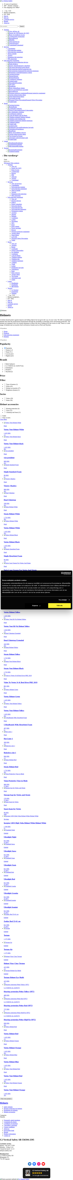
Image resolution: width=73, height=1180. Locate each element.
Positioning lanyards (17, 267)
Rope (13, 225)
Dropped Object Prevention (19, 238)
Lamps (6, 141)
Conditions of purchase (11, 1123)
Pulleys (13, 202)
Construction (15, 171)
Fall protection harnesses (18, 209)
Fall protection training (14, 50)
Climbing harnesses (17, 261)
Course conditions (9, 1127)
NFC (12, 223)
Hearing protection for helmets (13, 1108)
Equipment (14, 291)
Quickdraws (15, 269)
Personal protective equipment (20, 231)
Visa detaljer (63, 600)
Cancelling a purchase (10, 1125)
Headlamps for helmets (11, 1110)
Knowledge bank (9, 1130)
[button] (36, 1173)
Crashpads (14, 249)
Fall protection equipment (15, 52)
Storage (13, 214)
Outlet (13, 240)
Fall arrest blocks (16, 206)
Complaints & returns (10, 1122)
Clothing (14, 262)
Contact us (7, 1135)
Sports (6, 103)
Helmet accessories (9, 1112)
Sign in (6, 16)
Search (22, 26)
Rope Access (15, 170)
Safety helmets (8, 1107)
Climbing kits (15, 259)
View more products (6, 1098)
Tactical (10, 55)
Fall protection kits (17, 207)
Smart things (15, 235)
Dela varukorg (15, 163)
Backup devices (16, 201)
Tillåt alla (59, 605)
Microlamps (15, 286)
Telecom (14, 177)
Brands (6, 21)
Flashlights (14, 285)
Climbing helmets (16, 257)
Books (13, 247)
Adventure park (16, 278)
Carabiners (14, 218)
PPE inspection (12, 59)
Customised (14, 180)
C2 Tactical (14, 290)
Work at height (12, 54)
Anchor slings (15, 233)
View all (13, 166)
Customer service (9, 19)
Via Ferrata (14, 276)
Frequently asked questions (12, 1120)
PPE (12, 175)
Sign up (6, 18)
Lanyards (14, 237)
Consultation (11, 48)
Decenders (14, 221)
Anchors (14, 213)
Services (6, 47)
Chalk (13, 264)
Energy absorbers (16, 204)
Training (6, 29)
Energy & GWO (16, 168)
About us (6, 23)
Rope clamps (15, 226)
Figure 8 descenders (17, 250)
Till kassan (7, 163)
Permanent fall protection (15, 57)
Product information (10, 1134)
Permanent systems (17, 211)
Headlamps (14, 283)
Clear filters (3, 419)
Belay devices (15, 273)
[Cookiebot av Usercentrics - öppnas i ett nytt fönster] (62, 573)
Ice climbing (15, 252)
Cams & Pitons (15, 255)
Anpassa (35, 605)
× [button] (18, 26)
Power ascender (16, 228)
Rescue (13, 173)
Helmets (13, 216)
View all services (16, 183)
